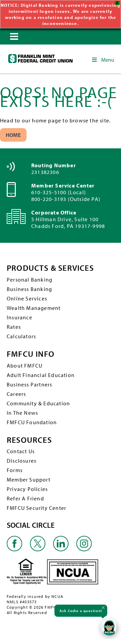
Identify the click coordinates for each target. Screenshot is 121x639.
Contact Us (21, 451)
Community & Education (38, 403)
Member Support (28, 479)
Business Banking (29, 289)
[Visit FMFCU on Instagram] (84, 549)
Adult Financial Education (41, 375)
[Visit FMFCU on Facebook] (14, 549)
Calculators (21, 336)
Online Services (27, 298)
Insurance (19, 317)
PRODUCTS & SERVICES (50, 268)
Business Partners (29, 384)
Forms (15, 470)
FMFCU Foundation (32, 422)
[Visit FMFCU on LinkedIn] (61, 549)
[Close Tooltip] (103, 607)
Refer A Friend (25, 498)
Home (13, 135)
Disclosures (21, 460)
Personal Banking (29, 279)
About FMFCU (24, 365)
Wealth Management (34, 307)
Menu (107, 59)
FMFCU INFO (30, 354)
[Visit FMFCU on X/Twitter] (37, 549)
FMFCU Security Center (36, 507)
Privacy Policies (27, 489)
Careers (16, 393)
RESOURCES (29, 440)
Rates (14, 326)
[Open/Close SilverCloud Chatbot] (109, 627)
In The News (22, 412)
